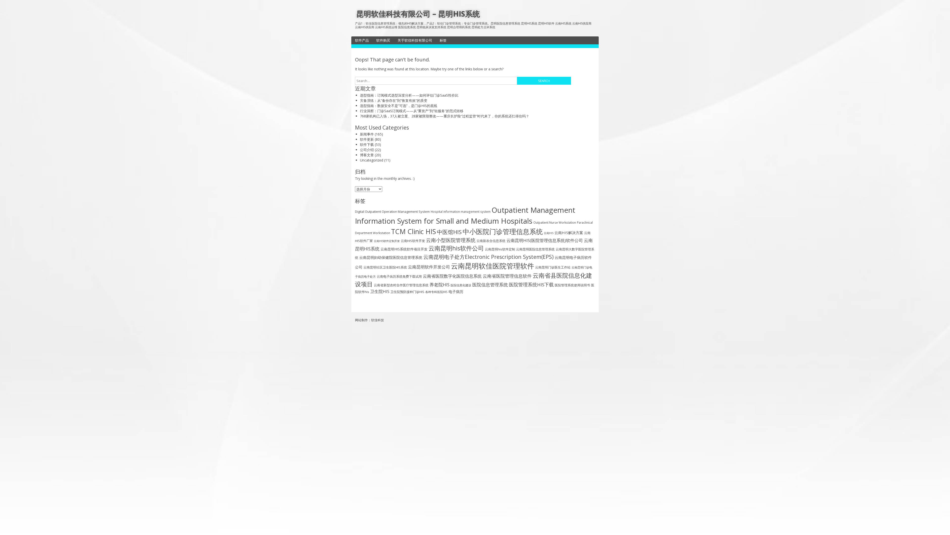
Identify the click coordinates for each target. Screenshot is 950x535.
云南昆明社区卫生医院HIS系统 (385, 267)
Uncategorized (371, 160)
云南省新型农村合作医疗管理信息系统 (401, 285)
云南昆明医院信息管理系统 (535, 249)
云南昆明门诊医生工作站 (552, 267)
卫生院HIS (379, 291)
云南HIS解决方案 (568, 232)
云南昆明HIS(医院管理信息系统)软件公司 (544, 240)
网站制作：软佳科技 (369, 320)
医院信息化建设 (461, 285)
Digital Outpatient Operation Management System (392, 211)
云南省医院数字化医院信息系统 (452, 276)
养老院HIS (439, 285)
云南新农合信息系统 (490, 241)
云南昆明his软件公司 (456, 248)
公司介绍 (367, 149)
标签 (443, 40)
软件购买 (383, 40)
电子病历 (456, 291)
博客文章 (367, 155)
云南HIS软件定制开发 (387, 241)
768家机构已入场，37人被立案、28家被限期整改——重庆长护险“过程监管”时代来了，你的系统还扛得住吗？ (444, 116)
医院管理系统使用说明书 (572, 285)
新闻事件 (367, 134)
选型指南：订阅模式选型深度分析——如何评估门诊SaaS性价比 (409, 95)
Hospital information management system (461, 212)
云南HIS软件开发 (413, 241)
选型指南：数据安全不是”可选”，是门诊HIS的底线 (398, 105)
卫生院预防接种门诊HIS (407, 292)
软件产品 (362, 40)
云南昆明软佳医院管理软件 (492, 265)
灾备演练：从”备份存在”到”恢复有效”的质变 (393, 100)
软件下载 (367, 144)
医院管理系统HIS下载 (531, 284)
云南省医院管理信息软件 (507, 276)
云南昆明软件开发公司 (429, 267)
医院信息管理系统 (490, 285)
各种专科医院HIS (436, 292)
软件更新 (367, 139)
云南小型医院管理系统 (450, 240)
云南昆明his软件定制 (500, 249)
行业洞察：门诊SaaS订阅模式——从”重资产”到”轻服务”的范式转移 (411, 110)
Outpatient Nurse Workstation (554, 222)
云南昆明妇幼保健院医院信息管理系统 (390, 257)
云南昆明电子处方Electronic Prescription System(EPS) (488, 256)
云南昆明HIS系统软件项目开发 (404, 249)
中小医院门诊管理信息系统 (503, 231)
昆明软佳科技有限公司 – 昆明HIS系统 (418, 14)
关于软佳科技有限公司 (415, 40)
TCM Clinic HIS (413, 231)
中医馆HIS (449, 232)
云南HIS (548, 233)
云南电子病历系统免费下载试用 (399, 276)
